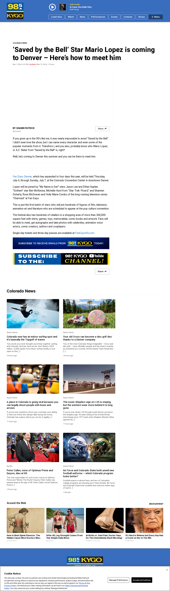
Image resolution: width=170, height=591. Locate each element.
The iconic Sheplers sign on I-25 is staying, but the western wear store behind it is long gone (87, 405)
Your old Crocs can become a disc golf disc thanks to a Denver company (87, 338)
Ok (167, 569)
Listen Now (56, 17)
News (82, 17)
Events (114, 17)
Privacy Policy (10, 586)
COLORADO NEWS (20, 43)
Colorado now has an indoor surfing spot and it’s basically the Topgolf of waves (32, 338)
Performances (98, 17)
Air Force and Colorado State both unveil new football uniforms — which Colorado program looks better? (88, 473)
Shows (141, 17)
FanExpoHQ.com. (85, 233)
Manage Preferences (118, 580)
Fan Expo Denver (22, 176)
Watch (71, 17)
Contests (128, 17)
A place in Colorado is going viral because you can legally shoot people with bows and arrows (32, 405)
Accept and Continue (142, 580)
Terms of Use (84, 583)
